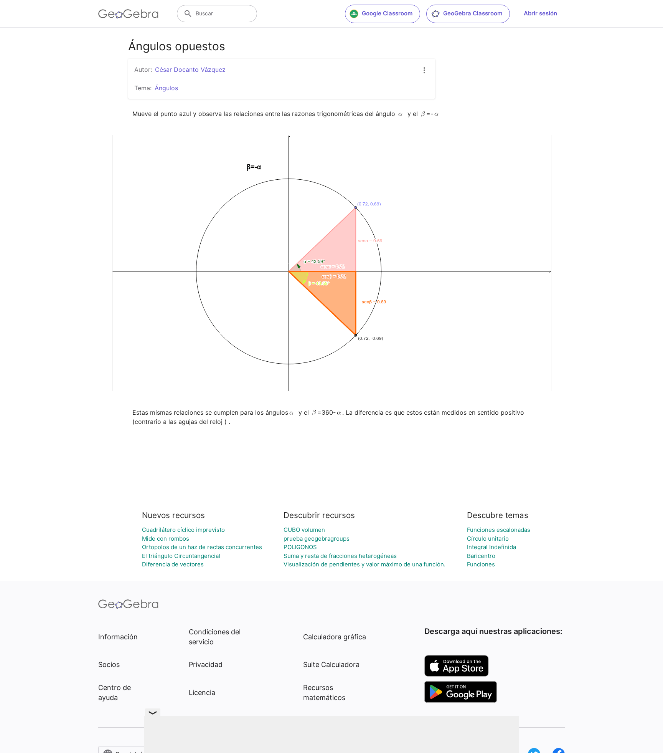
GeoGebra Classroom (472, 13)
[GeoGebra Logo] (128, 13)
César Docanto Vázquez (190, 69)
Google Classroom (387, 13)
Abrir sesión (540, 13)
